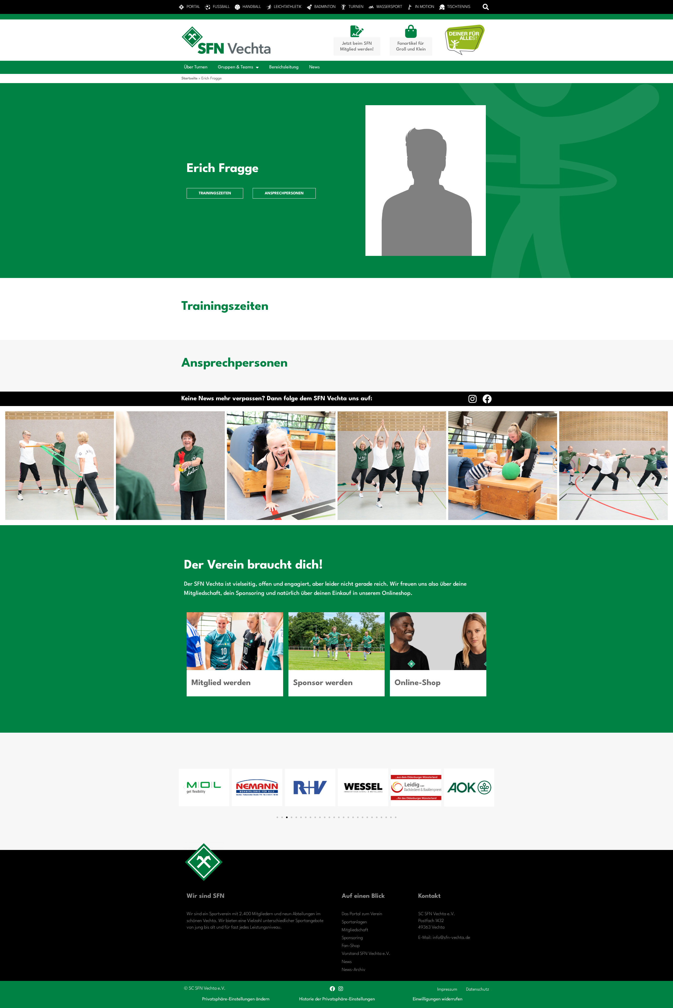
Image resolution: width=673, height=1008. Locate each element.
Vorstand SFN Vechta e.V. (366, 953)
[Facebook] (487, 398)
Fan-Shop (351, 946)
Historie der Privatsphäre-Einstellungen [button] (337, 999)
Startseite (189, 78)
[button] (486, 7)
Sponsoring (352, 938)
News (314, 67)
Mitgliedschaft (355, 930)
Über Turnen (195, 67)
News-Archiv (353, 970)
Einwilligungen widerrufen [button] (437, 999)
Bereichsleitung (284, 67)
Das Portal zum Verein (362, 914)
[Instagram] (472, 398)
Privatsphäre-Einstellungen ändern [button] (235, 999)
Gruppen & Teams (235, 67)
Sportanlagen (354, 922)
